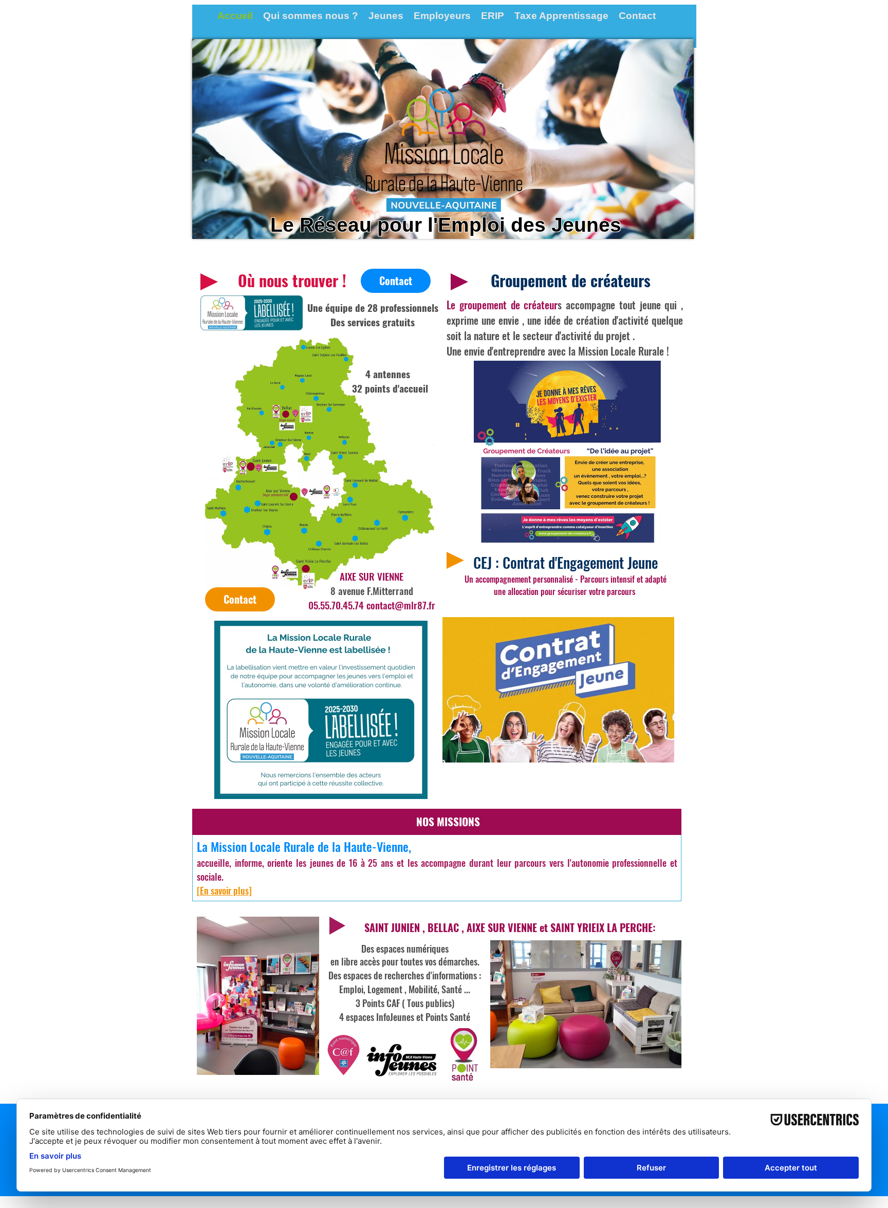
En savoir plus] (226, 890)
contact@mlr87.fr (400, 605)
